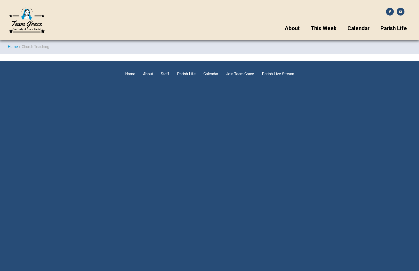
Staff (165, 74)
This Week (324, 28)
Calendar (358, 28)
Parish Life (393, 28)
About (292, 28)
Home (13, 46)
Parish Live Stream (278, 74)
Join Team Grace (240, 74)
